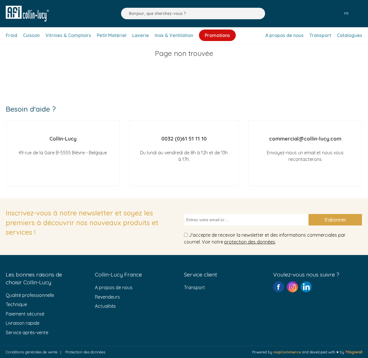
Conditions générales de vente (31, 352)
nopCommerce (287, 352)
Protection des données (85, 352)
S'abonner (335, 220)
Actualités (105, 306)
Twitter (306, 286)
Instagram (292, 286)
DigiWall (355, 352)
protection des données (249, 242)
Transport (194, 287)
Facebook (278, 286)
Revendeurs (107, 297)
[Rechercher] (124, 13)
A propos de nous (114, 287)
